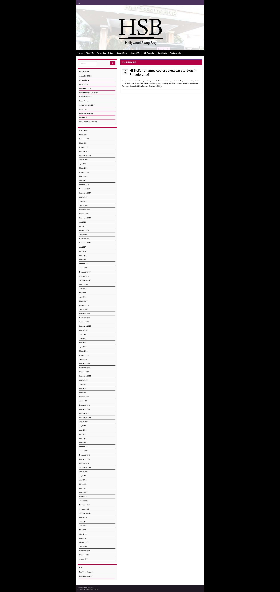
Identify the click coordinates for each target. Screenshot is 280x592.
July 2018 (82, 222)
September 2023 (85, 155)
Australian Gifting (85, 76)
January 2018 (83, 234)
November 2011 (84, 505)
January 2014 (83, 401)
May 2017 (82, 251)
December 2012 (84, 455)
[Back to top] (275, 587)
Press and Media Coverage (88, 122)
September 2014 (85, 376)
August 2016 (83, 284)
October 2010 (84, 555)
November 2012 (84, 459)
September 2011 (85, 513)
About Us (90, 53)
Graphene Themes (92, 589)
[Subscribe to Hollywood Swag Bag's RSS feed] (79, 2)
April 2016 (82, 297)
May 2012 (82, 484)
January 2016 (83, 309)
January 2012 (83, 501)
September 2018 (85, 218)
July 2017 (82, 247)
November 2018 (84, 209)
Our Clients (162, 53)
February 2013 (84, 447)
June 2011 (82, 526)
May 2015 (82, 343)
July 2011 (82, 521)
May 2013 (82, 434)
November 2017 (84, 239)
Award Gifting (84, 80)
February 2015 (84, 355)
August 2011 (83, 517)
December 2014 (84, 363)
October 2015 (84, 322)
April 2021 (82, 180)
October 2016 (84, 276)
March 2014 (83, 392)
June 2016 (82, 288)
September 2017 (85, 243)
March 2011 (83, 538)
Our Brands (83, 117)
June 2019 (82, 201)
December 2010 (84, 551)
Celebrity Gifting (85, 88)
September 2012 (85, 467)
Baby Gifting (122, 53)
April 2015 (82, 347)
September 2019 (85, 193)
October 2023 (84, 151)
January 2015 (83, 359)
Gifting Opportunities (86, 105)
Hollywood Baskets (85, 576)
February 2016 (84, 305)
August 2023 (83, 160)
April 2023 (82, 164)
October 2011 (84, 509)
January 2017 (83, 268)
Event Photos (84, 101)
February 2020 (84, 185)
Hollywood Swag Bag (86, 113)
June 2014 (82, 384)
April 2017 (82, 255)
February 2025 (84, 139)
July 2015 (82, 334)
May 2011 (82, 530)
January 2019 (83, 205)
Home (80, 53)
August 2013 (83, 422)
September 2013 (85, 417)
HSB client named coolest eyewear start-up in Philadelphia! (163, 72)
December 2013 (84, 405)
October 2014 (84, 372)
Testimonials (175, 53)
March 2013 (83, 442)
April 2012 (82, 488)
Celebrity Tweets (85, 97)
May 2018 (82, 226)
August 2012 (83, 471)
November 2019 (84, 189)
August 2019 (83, 197)
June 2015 (82, 338)
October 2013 (84, 413)
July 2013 (82, 426)
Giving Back (83, 109)
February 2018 (84, 230)
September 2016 (85, 280)
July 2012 (82, 476)
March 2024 (83, 143)
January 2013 (83, 451)
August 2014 (83, 380)
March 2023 (83, 168)
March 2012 (83, 492)
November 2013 (84, 409)
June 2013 (82, 430)
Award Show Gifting (105, 53)
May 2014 (82, 388)
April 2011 (82, 534)
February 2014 (84, 397)
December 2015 (84, 313)
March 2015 (83, 351)
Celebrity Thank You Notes (88, 92)
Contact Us (135, 53)
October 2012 (84, 463)
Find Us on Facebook (86, 572)
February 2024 (84, 147)
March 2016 (83, 301)
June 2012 (82, 480)
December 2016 (84, 272)
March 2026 (83, 135)
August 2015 (83, 330)
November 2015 (84, 318)
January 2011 (83, 546)
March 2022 (83, 176)
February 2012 (84, 496)
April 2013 (82, 438)
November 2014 (84, 368)
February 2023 (84, 172)
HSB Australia (148, 53)
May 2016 (82, 293)
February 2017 (84, 264)
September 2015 (85, 326)
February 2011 (84, 542)
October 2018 (84, 214)
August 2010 (83, 559)
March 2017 (83, 259)
